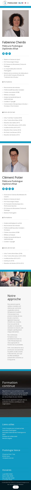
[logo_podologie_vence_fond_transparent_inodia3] (12, 3)
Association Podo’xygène (9, 430)
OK (15, 487)
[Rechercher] (18, 3)
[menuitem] (18, 3)
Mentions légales (7, 438)
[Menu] (28, 3)
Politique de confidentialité (9, 436)
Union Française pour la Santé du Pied (13, 428)
